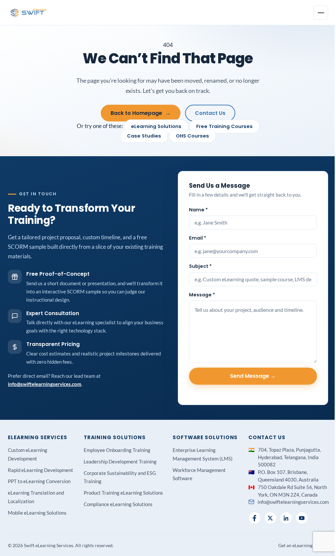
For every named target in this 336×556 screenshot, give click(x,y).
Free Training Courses (224, 126)
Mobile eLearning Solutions (37, 513)
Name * (198, 209)
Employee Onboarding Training (117, 450)
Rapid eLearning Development (40, 470)
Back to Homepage (141, 113)
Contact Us (210, 113)
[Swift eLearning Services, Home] (28, 12)
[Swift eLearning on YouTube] (302, 518)
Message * (202, 294)
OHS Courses (192, 136)
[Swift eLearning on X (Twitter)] (270, 518)
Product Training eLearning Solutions (123, 493)
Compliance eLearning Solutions (118, 504)
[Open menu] (321, 12)
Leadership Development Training (120, 461)
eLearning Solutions (156, 126)
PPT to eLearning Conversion (39, 481)
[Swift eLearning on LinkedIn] (286, 518)
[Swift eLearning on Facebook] (254, 518)
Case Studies (144, 136)
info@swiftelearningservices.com (44, 384)
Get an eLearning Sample (303, 545)
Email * (197, 238)
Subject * (200, 266)
